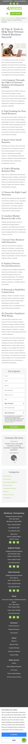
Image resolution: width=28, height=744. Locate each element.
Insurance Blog (10, 18)
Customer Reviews (14, 648)
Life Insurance (14, 632)
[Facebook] (14, 4)
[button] (7, 13)
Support (14, 663)
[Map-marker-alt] (11, 4)
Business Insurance (14, 629)
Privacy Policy (9, 422)
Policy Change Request (14, 673)
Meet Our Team (14, 644)
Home (3, 18)
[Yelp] (17, 4)
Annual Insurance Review (14, 677)
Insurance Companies (14, 651)
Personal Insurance (14, 626)
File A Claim (14, 670)
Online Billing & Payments (14, 666)
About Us (14, 641)
